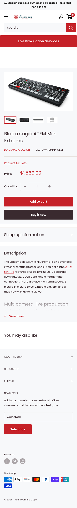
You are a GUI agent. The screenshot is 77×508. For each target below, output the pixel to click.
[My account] (61, 17)
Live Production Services (38, 41)
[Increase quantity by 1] (49, 186)
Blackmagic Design (17, 149)
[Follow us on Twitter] (15, 461)
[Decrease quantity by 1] (24, 186)
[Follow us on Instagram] (22, 461)
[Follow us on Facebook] (7, 461)
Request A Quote (15, 163)
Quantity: (11, 186)
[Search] (71, 27)
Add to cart (38, 202)
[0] (69, 16)
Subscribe (17, 429)
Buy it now (38, 215)
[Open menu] (6, 16)
